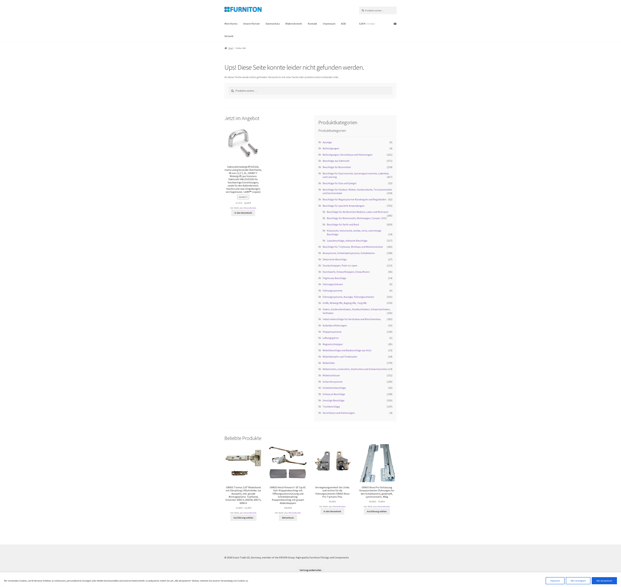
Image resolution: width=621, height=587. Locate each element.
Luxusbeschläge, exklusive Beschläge (347, 240)
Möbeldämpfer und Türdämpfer (340, 356)
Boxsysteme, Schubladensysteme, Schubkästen (349, 253)
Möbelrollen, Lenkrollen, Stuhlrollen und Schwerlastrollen (355, 369)
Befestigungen (331, 148)
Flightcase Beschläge (334, 278)
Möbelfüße (329, 363)
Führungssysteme (332, 290)
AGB (343, 23)
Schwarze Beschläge (334, 394)
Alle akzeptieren (604, 580)
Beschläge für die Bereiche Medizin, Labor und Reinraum (357, 211)
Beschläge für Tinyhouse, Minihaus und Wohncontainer (353, 246)
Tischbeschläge (331, 406)
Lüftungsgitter (331, 337)
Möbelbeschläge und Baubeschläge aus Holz (347, 350)
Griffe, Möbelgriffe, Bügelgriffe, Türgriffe (345, 303)
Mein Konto (230, 23)
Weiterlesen (288, 517)
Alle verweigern (578, 580)
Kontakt (312, 23)
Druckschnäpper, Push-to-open (340, 265)
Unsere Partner (251, 23)
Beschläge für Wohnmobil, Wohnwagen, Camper (353, 218)
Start (230, 48)
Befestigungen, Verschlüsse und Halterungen (347, 154)
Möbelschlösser (331, 375)
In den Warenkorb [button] (243, 212)
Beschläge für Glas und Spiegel (339, 183)
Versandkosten (250, 208)
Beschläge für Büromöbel (337, 167)
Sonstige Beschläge (333, 400)
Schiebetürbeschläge (334, 387)
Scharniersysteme (333, 381)
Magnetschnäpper (333, 344)
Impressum (329, 23)
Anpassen (555, 580)
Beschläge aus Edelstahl (336, 160)
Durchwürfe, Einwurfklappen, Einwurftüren (346, 271)
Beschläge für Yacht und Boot (343, 224)
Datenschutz (273, 23)
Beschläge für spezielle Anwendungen (344, 205)
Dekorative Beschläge (335, 259)
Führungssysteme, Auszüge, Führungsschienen (348, 296)
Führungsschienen (333, 284)
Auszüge (327, 142)
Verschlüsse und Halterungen (339, 412)
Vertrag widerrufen (310, 570)
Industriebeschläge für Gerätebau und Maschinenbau (352, 319)
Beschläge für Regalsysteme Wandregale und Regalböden (354, 199)
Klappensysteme (332, 331)
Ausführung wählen (243, 517)
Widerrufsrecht (293, 23)
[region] (310, 579)
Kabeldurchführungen (335, 325)
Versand (228, 36)
